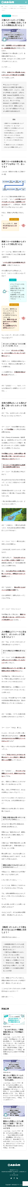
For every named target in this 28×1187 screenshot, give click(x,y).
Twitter (11, 1178)
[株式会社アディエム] (14, 1165)
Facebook (14, 1178)
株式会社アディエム (17, 1184)
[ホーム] (2, 6)
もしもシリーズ (6, 15)
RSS (17, 1178)
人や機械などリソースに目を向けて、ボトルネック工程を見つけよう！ (14, 140)
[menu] (26, 2)
